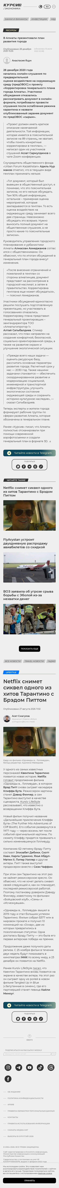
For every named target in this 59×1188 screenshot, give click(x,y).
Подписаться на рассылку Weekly (23, 1050)
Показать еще (29, 648)
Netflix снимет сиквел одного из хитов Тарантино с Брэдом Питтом (28, 491)
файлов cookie (45, 1173)
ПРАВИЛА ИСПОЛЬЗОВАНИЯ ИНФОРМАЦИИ (29, 1124)
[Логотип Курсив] (12, 5)
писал (37, 968)
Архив (11, 1105)
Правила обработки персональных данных (31, 1111)
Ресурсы (11, 30)
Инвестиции (39, 19)
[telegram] (18, 1067)
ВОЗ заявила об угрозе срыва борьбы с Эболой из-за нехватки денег (28, 595)
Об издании (14, 1092)
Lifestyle (11, 672)
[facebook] (8, 1078)
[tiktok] (40, 1067)
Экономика (12, 8)
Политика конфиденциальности (25, 1098)
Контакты (13, 1117)
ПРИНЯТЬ (29, 1180)
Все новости (13, 661)
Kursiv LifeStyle (30, 801)
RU (47, 6)
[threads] (51, 1067)
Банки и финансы (16, 19)
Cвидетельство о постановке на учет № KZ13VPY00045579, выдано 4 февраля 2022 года (25, 1160)
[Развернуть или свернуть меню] (54, 7)
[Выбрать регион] (40, 7)
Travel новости (34, 661)
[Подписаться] (54, 1053)
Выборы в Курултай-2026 (21, 1136)
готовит (8, 780)
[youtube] (29, 1067)
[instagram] (8, 1067)
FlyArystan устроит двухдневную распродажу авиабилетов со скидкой (25, 543)
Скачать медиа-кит (18, 1130)
